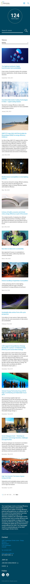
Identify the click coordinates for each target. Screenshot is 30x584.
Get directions (6, 555)
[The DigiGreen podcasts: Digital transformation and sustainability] (15, 56)
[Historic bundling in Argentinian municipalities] (15, 271)
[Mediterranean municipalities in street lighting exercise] (15, 167)
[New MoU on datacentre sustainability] (15, 239)
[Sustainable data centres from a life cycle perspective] (15, 302)
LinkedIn (3, 574)
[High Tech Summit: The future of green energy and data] (15, 466)
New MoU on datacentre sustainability (13, 249)
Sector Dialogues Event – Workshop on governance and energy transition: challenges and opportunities (15, 437)
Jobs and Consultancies (9, 563)
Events (4, 566)
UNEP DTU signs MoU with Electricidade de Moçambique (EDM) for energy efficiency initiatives (14, 135)
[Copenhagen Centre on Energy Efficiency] (5, 3)
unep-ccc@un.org (9, 553)
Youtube (7, 574)
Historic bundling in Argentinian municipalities (15, 280)
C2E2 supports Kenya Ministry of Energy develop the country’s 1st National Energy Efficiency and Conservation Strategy (14, 347)
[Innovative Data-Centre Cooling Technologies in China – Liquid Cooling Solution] (15, 90)
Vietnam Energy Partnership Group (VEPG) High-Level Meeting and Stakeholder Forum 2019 (14, 392)
